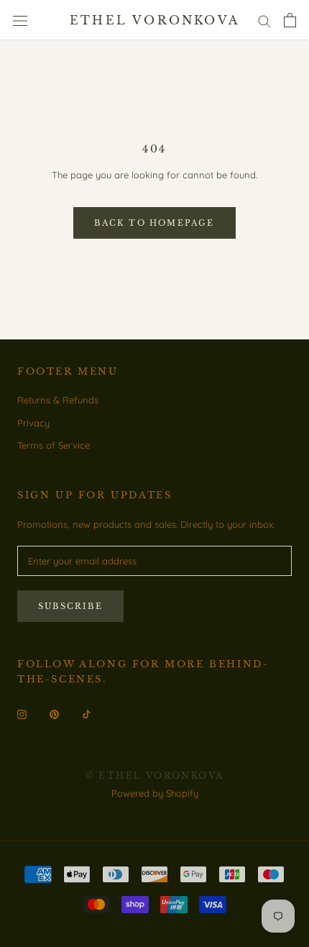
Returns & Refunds (57, 400)
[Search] (264, 20)
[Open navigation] (20, 20)
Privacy (33, 423)
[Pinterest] (54, 713)
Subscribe (70, 606)
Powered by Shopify (154, 793)
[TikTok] (86, 713)
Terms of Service (53, 445)
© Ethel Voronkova (155, 775)
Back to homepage (154, 223)
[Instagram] (22, 713)
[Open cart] (290, 20)
